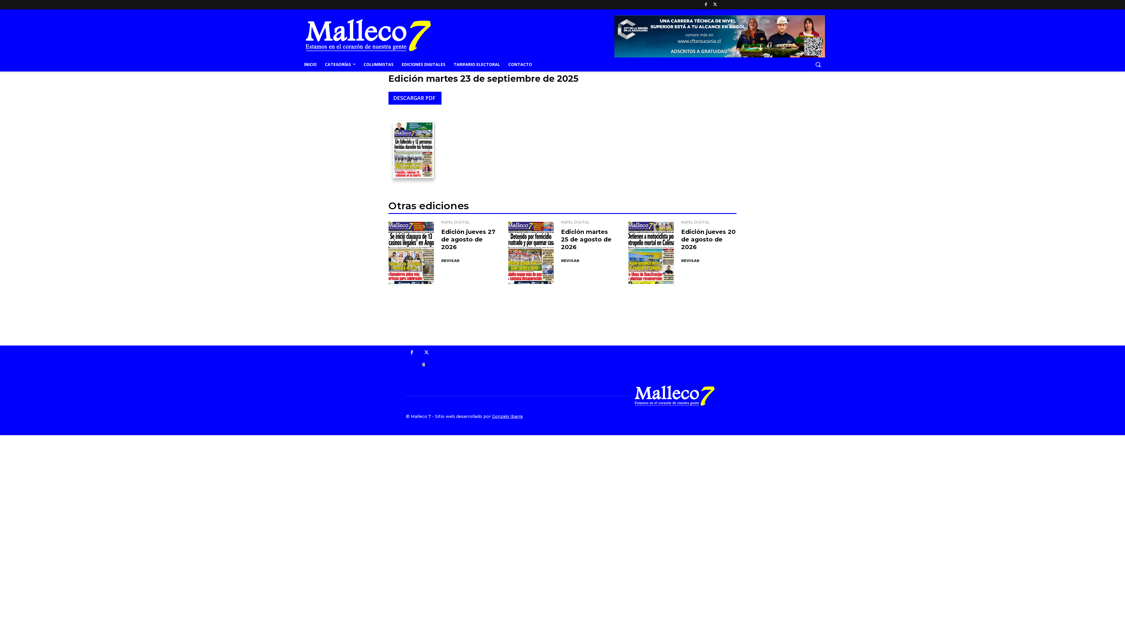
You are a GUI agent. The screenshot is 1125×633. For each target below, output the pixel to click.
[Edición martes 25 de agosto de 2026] (531, 252)
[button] (818, 64)
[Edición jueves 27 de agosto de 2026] (411, 252)
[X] (715, 5)
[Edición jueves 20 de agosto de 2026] (651, 252)
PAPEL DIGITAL (455, 222)
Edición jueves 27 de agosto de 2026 (468, 239)
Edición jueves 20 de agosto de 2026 (708, 239)
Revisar (450, 260)
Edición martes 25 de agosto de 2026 (586, 239)
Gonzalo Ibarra (507, 416)
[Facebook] (706, 5)
